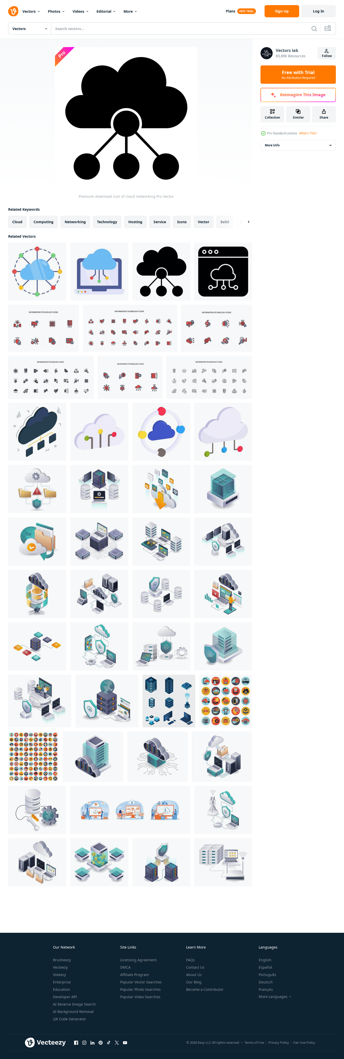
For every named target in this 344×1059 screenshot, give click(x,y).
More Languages (273, 997)
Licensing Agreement (138, 959)
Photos (54, 11)
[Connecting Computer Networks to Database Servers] (99, 489)
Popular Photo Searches (140, 989)
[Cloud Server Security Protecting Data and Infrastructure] (161, 646)
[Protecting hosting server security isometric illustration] (223, 646)
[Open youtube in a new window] (125, 1042)
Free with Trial (298, 74)
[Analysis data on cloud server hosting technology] (161, 541)
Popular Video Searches (140, 996)
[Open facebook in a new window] (76, 1042)
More (128, 11)
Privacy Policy (278, 1042)
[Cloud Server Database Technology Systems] (37, 594)
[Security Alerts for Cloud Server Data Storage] (37, 489)
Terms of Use (254, 1042)
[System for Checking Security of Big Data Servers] (161, 862)
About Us (194, 974)
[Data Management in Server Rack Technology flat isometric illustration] (223, 489)
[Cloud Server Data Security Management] (93, 756)
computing (43, 221)
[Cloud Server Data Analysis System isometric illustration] (37, 862)
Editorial (104, 11)
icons (182, 221)
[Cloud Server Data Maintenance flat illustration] (223, 594)
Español (265, 967)
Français (266, 989)
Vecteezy (60, 967)
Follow (327, 56)
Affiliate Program (134, 974)
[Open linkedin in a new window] (92, 1042)
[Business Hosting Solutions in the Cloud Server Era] (37, 541)
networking (75, 221)
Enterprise (62, 982)
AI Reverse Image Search (74, 1004)
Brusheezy (62, 959)
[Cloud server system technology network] (157, 756)
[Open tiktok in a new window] (109, 1042)
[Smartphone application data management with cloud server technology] (99, 646)
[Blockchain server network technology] (99, 862)
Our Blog (193, 982)
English (265, 959)
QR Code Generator (69, 1018)
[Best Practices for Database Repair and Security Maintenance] (37, 810)
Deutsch (266, 982)
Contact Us (195, 967)
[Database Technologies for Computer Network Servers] (223, 541)
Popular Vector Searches (141, 982)
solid (225, 221)
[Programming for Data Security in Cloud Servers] (222, 756)
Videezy (59, 974)
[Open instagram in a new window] (84, 1042)
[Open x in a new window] (117, 1042)
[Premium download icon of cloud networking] (37, 272)
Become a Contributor (205, 989)
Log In (318, 11)
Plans (230, 11)
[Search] (314, 28)
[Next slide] (244, 222)
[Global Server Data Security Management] (107, 701)
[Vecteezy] (13, 11)
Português (267, 974)
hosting (135, 221)
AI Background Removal (73, 1011)
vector (203, 221)
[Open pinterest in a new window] (101, 1042)
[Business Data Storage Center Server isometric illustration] (37, 646)
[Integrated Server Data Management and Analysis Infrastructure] (99, 541)
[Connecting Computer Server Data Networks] (223, 862)
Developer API (65, 996)
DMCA (125, 967)
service (160, 221)
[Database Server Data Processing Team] (39, 701)
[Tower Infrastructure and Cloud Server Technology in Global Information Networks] (223, 810)
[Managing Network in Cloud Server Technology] (99, 594)
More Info (272, 145)
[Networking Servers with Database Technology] (161, 594)
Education (61, 989)
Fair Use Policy (304, 1042)
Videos (78, 11)
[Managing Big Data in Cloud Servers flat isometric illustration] (161, 489)
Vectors (29, 11)
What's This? (308, 133)
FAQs (190, 959)
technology (107, 221)
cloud (17, 221)
